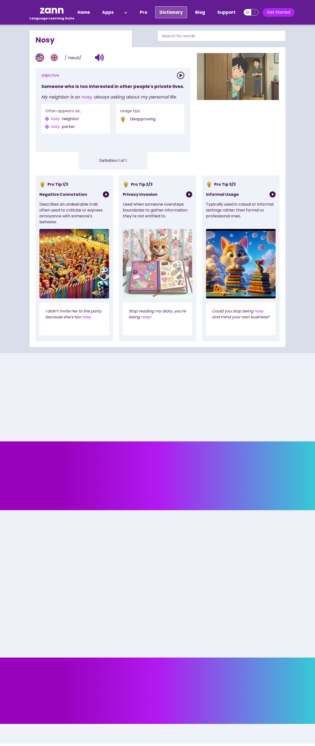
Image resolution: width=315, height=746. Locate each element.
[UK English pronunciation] (54, 57)
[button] (99, 57)
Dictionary (171, 12)
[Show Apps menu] (126, 12)
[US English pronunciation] (39, 57)
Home (84, 12)
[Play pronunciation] (180, 75)
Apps (108, 12)
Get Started (278, 12)
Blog (200, 12)
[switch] (251, 12)
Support (226, 12)
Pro (143, 12)
